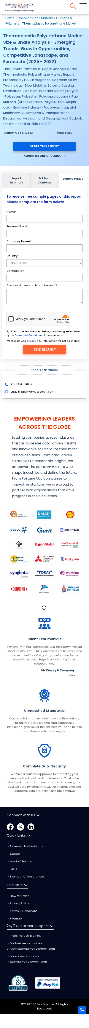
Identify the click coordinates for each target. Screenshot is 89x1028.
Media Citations (20, 861)
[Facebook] (10, 826)
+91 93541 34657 (21, 384)
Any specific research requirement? (31, 285)
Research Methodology (26, 846)
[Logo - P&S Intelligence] (25, 8)
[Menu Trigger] (83, 6)
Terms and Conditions (28, 335)
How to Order (19, 896)
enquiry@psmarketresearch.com (32, 391)
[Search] (73, 6)
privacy (31, 341)
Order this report (44, 146)
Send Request (44, 349)
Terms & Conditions (23, 911)
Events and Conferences (26, 876)
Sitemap (15, 918)
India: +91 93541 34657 (25, 936)
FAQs (13, 869)
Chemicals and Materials (36, 18)
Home (9, 18)
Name (11, 212)
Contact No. (15, 271)
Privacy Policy (19, 903)
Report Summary (16, 180)
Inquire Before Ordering (42, 156)
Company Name (18, 241)
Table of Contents (44, 180)
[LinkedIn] (30, 826)
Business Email (17, 226)
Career (14, 854)
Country (12, 256)
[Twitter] (20, 826)
